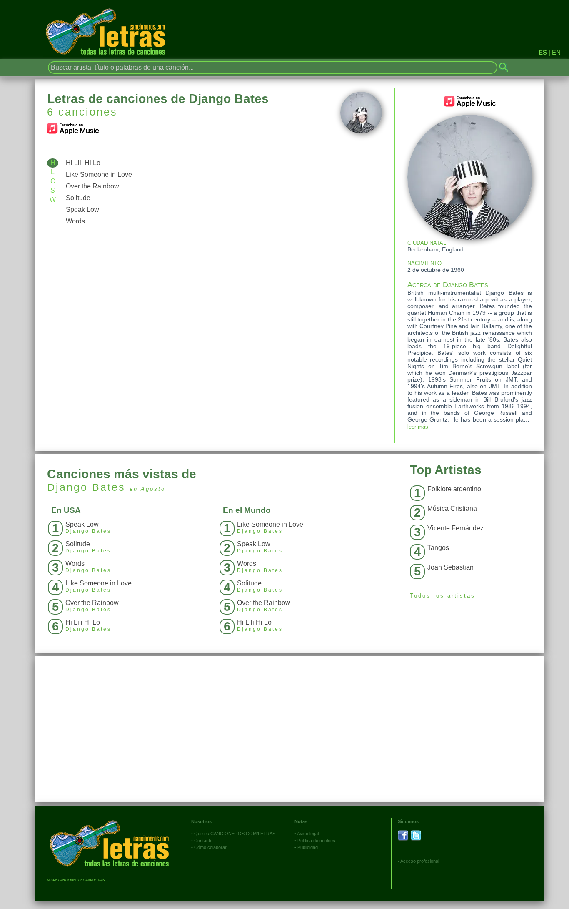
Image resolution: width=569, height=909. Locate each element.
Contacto (203, 840)
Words (75, 221)
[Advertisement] (470, 723)
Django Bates (86, 487)
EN (556, 52)
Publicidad (307, 847)
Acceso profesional (419, 861)
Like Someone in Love (99, 174)
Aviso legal (308, 833)
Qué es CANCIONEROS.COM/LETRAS (234, 833)
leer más (417, 427)
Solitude (78, 197)
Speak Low (82, 209)
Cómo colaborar (210, 847)
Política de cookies (316, 840)
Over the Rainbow (92, 186)
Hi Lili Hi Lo (83, 162)
